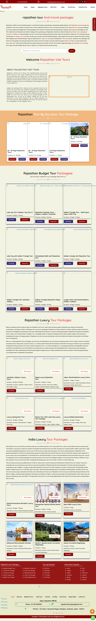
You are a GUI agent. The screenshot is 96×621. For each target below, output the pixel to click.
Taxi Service (62, 597)
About (32, 7)
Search (72, 50)
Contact (93, 7)
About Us (19, 597)
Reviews (47, 597)
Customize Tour (83, 7)
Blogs (62, 7)
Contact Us (82, 597)
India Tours (39, 597)
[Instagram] (80, 2)
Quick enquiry (94, 24)
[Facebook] (78, 2)
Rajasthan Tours (28, 597)
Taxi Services (71, 7)
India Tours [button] (53, 7)
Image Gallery (72, 597)
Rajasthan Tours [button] (43, 7)
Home (26, 7)
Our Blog (54, 597)
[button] (12, 159)
